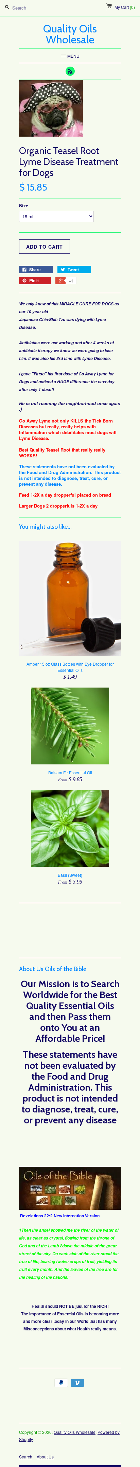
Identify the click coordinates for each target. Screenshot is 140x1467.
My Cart (125, 7)
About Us (45, 1456)
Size (23, 205)
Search (25, 1456)
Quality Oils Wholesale (74, 1432)
